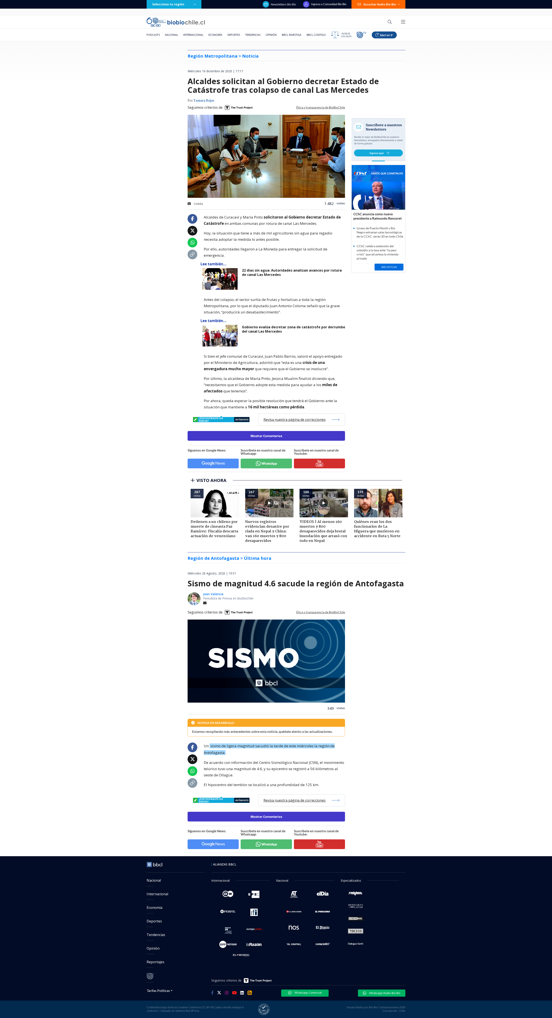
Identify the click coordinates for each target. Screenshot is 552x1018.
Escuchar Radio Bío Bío (380, 4)
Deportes (233, 35)
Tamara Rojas (203, 100)
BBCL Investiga (291, 35)
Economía (215, 35)
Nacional (171, 35)
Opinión (271, 35)
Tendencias (252, 35)
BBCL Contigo (316, 35)
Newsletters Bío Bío (283, 4)
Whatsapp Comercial (308, 992)
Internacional (193, 35)
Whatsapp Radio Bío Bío (384, 993)
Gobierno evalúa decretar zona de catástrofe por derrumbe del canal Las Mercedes (293, 329)
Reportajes (155, 962)
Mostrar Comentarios (266, 436)
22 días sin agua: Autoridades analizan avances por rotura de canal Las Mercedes (292, 272)
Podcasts (153, 35)
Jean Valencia (213, 594)
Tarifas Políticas (158, 990)
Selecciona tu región (168, 4)
